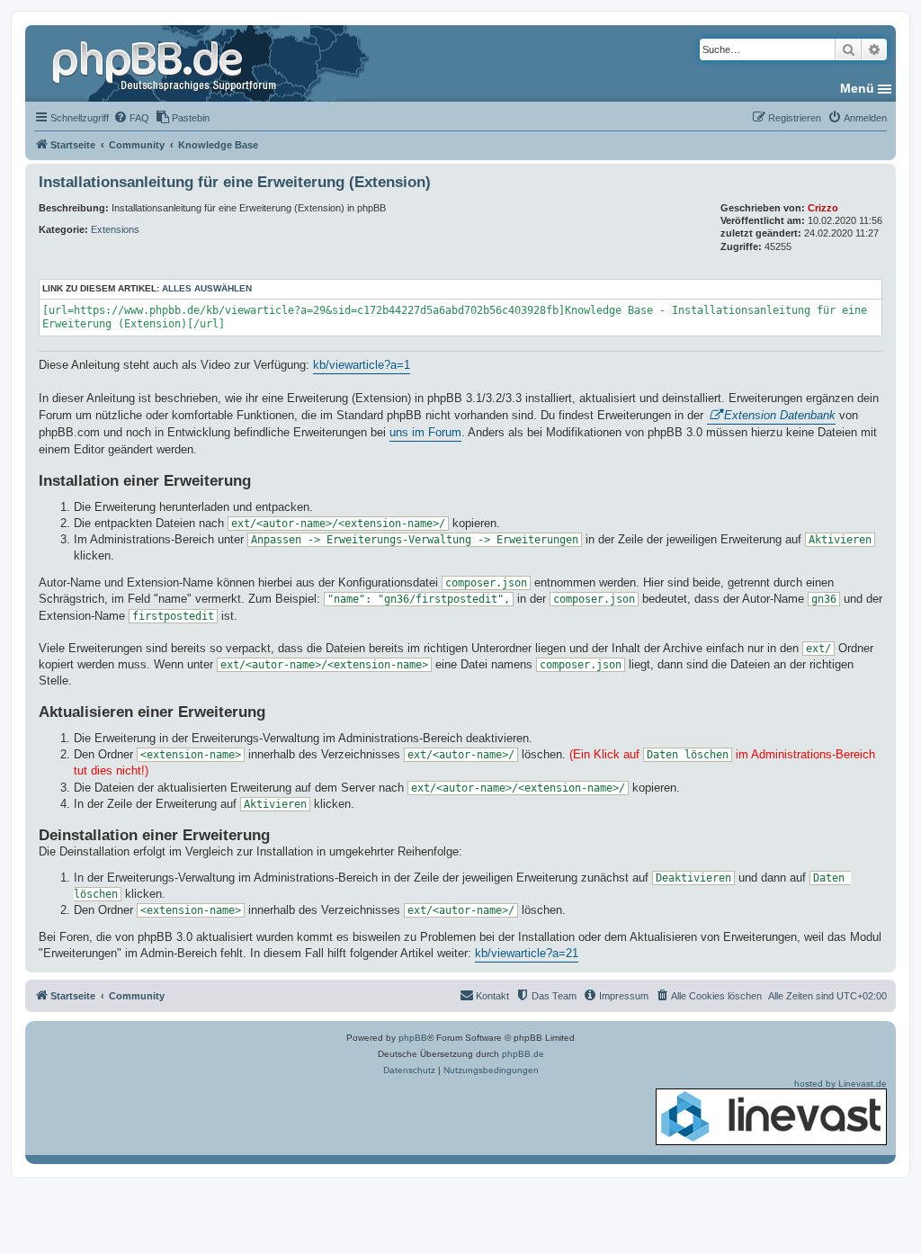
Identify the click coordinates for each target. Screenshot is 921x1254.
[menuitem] (131, 118)
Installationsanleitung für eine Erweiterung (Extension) (235, 182)
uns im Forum (425, 432)
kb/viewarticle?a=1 (361, 365)
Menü (857, 88)
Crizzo (823, 207)
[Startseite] (166, 63)
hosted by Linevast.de (840, 1083)
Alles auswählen (207, 288)
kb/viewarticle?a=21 (526, 953)
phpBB (412, 1038)
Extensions (115, 229)
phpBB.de (523, 1054)
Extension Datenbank (780, 415)
